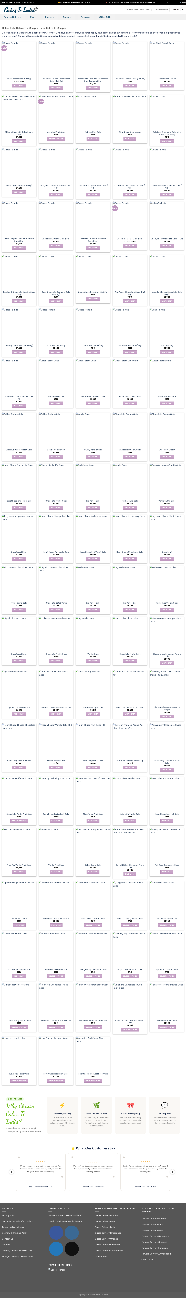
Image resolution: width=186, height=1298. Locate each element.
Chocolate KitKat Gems (56, 603)
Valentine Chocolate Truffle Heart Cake (130, 1021)
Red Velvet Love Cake (167, 1020)
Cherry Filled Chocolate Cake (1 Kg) (167, 239)
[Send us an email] (72, 1249)
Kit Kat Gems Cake (93, 865)
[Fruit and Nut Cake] (93, 112)
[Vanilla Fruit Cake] (56, 845)
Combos (67, 17)
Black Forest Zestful (167, 79)
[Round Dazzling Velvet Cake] (130, 898)
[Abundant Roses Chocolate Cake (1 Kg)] (167, 272)
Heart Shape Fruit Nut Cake (167, 814)
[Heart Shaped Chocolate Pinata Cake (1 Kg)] (19, 219)
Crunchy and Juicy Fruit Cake (56, 814)
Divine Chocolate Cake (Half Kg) (93, 292)
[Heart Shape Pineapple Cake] (56, 532)
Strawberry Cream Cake (130, 132)
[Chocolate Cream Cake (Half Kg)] (130, 58)
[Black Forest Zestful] (167, 58)
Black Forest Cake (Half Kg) (19, 79)
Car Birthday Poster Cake (19, 1020)
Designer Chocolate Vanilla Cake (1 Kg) (56, 186)
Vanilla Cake (93, 654)
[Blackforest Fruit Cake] (93, 794)
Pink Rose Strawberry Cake (167, 865)
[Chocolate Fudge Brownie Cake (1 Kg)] (93, 165)
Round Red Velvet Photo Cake (129, 707)
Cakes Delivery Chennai (106, 1238)
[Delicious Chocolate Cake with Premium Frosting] (167, 112)
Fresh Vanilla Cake (130, 501)
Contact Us (7, 1238)
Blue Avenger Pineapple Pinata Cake (167, 655)
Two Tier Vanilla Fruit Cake (19, 865)
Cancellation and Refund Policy (17, 1221)
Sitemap (6, 1244)
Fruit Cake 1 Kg (167, 345)
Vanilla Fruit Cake (56, 865)
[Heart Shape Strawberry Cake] (130, 532)
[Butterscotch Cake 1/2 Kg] (130, 325)
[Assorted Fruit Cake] (56, 112)
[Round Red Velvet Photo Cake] (130, 687)
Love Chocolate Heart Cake (56, 1074)
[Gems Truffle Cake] (167, 481)
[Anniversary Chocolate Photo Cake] (167, 740)
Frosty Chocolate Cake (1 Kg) (19, 185)
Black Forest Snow (19, 654)
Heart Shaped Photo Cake (19, 761)
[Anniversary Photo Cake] (56, 949)
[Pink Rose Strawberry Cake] (167, 845)
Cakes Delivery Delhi (105, 1227)
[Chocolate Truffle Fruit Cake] (19, 794)
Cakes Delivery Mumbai (106, 1215)
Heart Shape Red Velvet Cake (93, 552)
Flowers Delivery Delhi (152, 1230)
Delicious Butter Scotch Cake (19, 450)
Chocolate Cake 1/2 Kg (93, 345)
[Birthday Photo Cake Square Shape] (167, 687)
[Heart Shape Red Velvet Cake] (93, 532)
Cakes (33, 17)
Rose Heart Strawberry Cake (56, 918)
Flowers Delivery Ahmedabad (156, 1253)
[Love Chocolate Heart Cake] (56, 1054)
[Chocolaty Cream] (167, 430)
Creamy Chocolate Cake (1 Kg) (19, 345)
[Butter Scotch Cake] (167, 376)
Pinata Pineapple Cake (93, 707)
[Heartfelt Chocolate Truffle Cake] (56, 1000)
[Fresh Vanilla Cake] (130, 481)
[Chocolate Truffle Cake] (56, 481)
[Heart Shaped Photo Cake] (19, 740)
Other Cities (101, 1256)
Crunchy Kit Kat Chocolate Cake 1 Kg (19, 397)
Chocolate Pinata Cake (130, 654)
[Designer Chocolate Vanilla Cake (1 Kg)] (56, 165)
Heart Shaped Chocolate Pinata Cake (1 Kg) (19, 240)
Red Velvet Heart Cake (167, 918)
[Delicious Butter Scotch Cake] (19, 430)
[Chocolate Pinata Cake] (130, 634)
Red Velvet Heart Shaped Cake (93, 1020)
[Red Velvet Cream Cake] (167, 583)
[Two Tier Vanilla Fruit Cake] (19, 845)
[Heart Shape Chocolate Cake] (19, 481)
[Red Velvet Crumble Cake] (93, 898)
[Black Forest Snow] (19, 634)
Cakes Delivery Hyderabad (108, 1233)
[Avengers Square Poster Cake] (93, 949)
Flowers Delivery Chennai (154, 1242)
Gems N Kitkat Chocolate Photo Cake (130, 866)
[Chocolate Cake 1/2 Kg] (93, 325)
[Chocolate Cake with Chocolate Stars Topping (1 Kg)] (93, 58)
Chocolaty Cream (167, 450)
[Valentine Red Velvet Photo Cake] (93, 1054)
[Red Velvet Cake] (93, 481)
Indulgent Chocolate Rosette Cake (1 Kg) (19, 293)
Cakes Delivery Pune (105, 1221)
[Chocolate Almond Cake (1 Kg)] (56, 219)
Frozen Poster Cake (56, 761)
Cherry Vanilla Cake (93, 450)
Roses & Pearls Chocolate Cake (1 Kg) (167, 186)
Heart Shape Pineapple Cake (56, 552)
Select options (56, 139)
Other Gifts (105, 17)
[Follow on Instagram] (72, 1233)
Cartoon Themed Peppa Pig (130, 761)
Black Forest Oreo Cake (130, 396)
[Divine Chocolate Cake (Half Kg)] (93, 272)
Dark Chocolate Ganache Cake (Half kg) (56, 293)
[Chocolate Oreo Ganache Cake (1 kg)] (130, 165)
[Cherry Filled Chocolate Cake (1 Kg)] (167, 219)
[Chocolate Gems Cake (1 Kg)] (130, 219)
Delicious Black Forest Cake (93, 396)
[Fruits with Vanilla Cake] (130, 794)
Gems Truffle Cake (166, 501)
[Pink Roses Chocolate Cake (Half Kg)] (130, 272)
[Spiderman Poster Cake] (167, 949)
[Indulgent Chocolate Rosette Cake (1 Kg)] (19, 272)
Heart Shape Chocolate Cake (19, 501)
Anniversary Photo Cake (56, 969)
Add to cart (19, 86)
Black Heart (167, 552)
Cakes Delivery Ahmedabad (109, 1250)
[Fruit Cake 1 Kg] (167, 325)
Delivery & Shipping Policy (14, 1233)
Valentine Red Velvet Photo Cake (93, 1074)
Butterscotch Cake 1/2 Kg (130, 345)
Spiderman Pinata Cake (19, 707)
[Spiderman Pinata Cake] (19, 687)
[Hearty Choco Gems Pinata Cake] (56, 687)
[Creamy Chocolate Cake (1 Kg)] (19, 325)
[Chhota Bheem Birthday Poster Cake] (19, 112)
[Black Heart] (167, 532)
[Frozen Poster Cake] (56, 740)
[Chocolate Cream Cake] (130, 430)
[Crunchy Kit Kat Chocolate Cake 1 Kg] (19, 376)
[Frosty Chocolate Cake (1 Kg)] (19, 165)
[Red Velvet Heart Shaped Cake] (93, 1000)
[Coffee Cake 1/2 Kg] (56, 325)
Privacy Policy (9, 1215)
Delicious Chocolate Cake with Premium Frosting (167, 133)
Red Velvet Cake (93, 501)
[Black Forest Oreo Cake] (130, 376)
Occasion (85, 17)
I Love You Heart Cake (19, 1074)
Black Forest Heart (19, 552)
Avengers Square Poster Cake (93, 969)
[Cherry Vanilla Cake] (93, 430)
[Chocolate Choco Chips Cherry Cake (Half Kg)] (56, 58)
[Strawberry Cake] (19, 898)
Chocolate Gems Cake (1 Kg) (130, 239)
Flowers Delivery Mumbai (153, 1218)
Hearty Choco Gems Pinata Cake (56, 707)
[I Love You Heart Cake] (19, 1054)
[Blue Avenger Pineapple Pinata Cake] (167, 634)
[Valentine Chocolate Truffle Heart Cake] (130, 1000)
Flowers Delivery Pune (152, 1224)
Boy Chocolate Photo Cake (130, 969)
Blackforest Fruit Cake (93, 814)
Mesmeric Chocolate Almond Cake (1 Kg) (93, 240)
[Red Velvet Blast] (130, 583)
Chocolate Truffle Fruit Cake (19, 814)
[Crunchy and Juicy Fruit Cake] (56, 794)
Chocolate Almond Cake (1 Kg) (56, 239)
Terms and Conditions (13, 1227)
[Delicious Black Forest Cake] (93, 376)
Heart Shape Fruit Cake (93, 761)
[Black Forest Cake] (56, 376)
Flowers (49, 17)
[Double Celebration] (56, 430)
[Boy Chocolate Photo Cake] (130, 949)
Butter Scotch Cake (167, 396)
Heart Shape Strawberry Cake (130, 552)
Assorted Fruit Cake (56, 132)
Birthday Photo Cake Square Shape (167, 708)
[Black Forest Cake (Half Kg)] (19, 58)
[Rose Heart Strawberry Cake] (56, 898)
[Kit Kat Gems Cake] (93, 845)
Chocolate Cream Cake (130, 450)
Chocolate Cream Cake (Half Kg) (130, 79)
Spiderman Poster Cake (167, 969)
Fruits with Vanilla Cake (130, 814)
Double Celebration (56, 450)
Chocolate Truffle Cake (56, 501)
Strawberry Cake (19, 918)
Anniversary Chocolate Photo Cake (166, 761)
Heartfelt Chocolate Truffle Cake (56, 1020)
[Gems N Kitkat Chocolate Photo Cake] (130, 845)
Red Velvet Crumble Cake (93, 918)
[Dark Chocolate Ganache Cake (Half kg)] (56, 272)
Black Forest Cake (56, 396)
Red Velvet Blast (130, 603)
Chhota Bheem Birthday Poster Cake (19, 133)
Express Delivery (12, 17)
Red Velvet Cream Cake (167, 603)
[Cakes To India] (20, 9)
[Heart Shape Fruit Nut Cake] (167, 794)
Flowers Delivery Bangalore (155, 1248)
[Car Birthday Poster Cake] (19, 1000)
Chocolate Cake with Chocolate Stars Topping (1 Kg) (93, 80)
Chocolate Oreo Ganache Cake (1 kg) (130, 186)
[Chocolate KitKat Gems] (56, 583)
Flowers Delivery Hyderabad (155, 1236)
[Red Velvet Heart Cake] (167, 898)
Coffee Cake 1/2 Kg (56, 345)
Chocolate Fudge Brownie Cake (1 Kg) (93, 186)
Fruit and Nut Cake (93, 132)
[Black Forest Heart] (19, 532)
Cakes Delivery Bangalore (107, 1244)
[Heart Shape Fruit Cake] (93, 740)
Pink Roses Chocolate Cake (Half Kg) (130, 293)
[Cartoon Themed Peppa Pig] (130, 740)
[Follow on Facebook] (56, 1233)
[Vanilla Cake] (93, 634)
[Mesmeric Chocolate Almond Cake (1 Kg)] (93, 219)
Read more (93, 139)
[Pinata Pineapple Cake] (93, 687)
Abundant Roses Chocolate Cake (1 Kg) (167, 293)
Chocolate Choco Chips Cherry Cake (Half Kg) (56, 80)
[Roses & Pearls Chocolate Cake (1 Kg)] (167, 165)
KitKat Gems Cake (19, 603)
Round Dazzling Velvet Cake (130, 918)
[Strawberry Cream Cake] (130, 112)
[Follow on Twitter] (56, 1249)
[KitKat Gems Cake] (19, 583)
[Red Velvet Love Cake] (167, 1000)
